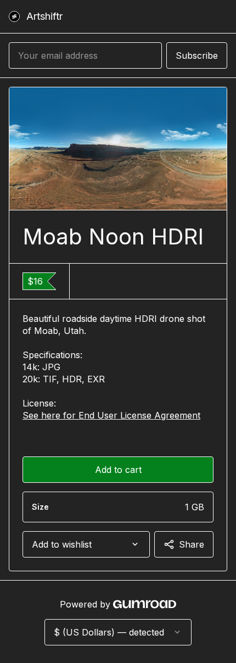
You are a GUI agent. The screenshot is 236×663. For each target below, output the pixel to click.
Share (191, 544)
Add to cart (118, 469)
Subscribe (197, 55)
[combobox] (86, 544)
